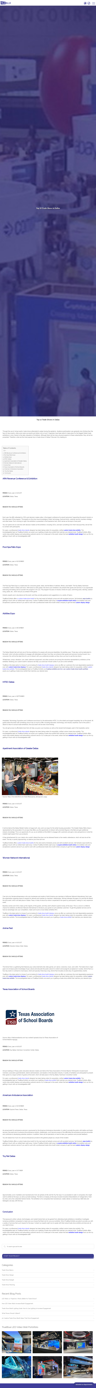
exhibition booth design (76, 534)
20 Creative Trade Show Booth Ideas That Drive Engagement (20, 1318)
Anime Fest (7, 465)
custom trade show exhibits (72, 530)
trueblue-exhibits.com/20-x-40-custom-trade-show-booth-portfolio (67, 669)
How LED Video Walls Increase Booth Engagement (17, 1303)
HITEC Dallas (7, 459)
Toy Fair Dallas (9, 471)
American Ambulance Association (13, 469)
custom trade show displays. (17, 667)
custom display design (83, 602)
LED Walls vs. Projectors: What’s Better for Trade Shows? (19, 1298)
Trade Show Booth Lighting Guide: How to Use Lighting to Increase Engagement (26, 1308)
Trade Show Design (8, 1275)
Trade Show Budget (8, 1280)
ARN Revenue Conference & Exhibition (15, 453)
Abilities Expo (8, 457)
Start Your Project (12, 1256)
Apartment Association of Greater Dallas (15, 461)
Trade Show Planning (8, 1285)
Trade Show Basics (7, 1270)
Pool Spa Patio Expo (9, 455)
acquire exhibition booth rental (66, 600)
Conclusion (7, 473)
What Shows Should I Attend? (11, 1313)
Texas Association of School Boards (14, 467)
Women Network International (12, 463)
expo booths (86, 598)
